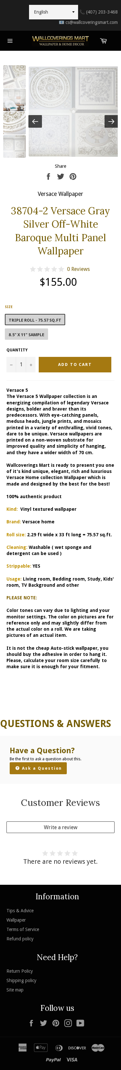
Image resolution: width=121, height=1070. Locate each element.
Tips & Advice (20, 910)
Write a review (60, 827)
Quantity (16, 350)
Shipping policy (21, 980)
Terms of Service (22, 929)
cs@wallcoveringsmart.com (88, 22)
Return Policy (19, 971)
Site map (15, 989)
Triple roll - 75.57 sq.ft (35, 320)
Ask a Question (41, 768)
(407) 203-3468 (98, 12)
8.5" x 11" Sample (26, 334)
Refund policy (20, 938)
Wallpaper (16, 920)
